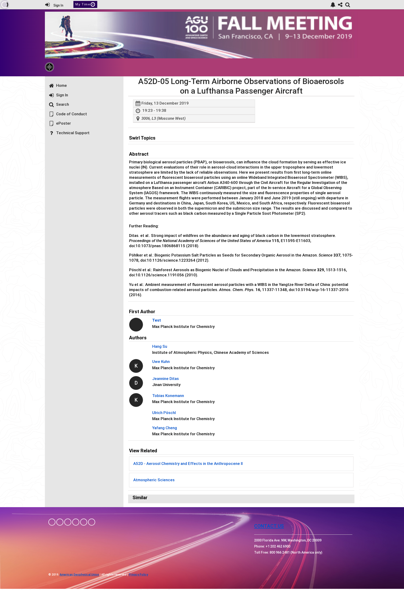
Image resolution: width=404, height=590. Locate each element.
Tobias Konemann (168, 395)
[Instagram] (59, 522)
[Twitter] (83, 522)
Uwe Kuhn (161, 361)
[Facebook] (51, 522)
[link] (332, 4)
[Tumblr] (75, 522)
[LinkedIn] (67, 522)
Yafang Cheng (164, 427)
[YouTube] (91, 522)
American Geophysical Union (79, 574)
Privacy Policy (138, 574)
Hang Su (159, 346)
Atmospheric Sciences (154, 480)
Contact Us (269, 526)
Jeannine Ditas (165, 378)
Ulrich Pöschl (164, 412)
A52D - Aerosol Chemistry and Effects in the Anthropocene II (188, 463)
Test (156, 320)
